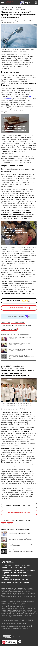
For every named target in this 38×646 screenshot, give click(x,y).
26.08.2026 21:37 (6, 366)
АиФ (25, 51)
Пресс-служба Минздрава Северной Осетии (16, 405)
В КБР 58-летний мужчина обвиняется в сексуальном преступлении (20, 350)
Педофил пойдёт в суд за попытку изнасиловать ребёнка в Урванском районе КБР (21, 357)
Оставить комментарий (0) (19, 308)
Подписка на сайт (8, 573)
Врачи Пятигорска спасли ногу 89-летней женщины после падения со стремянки (21, 538)
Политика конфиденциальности (14, 580)
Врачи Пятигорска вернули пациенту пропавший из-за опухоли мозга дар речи (21, 550)
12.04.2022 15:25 (6, 8)
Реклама (4, 567)
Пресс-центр (27, 565)
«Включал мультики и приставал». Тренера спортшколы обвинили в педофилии (14, 231)
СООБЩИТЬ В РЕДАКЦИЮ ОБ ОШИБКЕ (15, 582)
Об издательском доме (10, 565)
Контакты (22, 573)
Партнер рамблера (17, 636)
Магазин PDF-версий (18, 567)
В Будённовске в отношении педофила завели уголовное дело (20, 344)
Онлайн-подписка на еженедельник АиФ (18, 570)
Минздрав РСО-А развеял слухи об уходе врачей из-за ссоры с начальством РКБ (21, 532)
